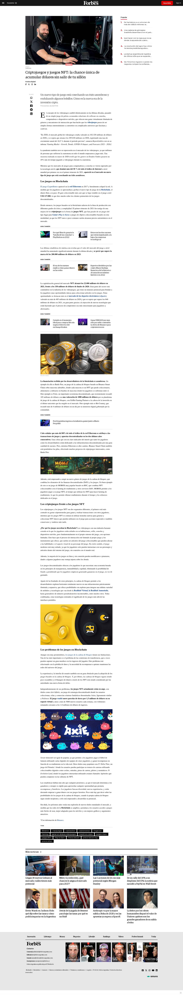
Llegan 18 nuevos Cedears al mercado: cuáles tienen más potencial (38, 881)
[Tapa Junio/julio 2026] (72, 952)
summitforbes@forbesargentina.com (42, 958)
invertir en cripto (86, 834)
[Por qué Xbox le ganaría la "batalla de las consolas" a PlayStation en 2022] (45, 234)
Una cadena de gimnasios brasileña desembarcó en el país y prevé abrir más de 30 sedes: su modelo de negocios (138, 31)
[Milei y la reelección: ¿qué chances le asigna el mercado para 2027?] (74, 866)
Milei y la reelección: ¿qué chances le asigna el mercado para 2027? (73, 881)
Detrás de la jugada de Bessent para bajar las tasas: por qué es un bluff (73, 914)
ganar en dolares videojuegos (64, 834)
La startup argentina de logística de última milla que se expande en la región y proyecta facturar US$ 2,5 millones (137, 55)
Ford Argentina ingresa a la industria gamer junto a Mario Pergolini (76, 422)
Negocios (76, 937)
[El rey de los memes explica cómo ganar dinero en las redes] (45, 267)
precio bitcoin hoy (90, 838)
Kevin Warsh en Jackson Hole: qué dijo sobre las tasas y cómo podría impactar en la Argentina (40, 914)
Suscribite (167, 3)
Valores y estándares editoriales (58, 970)
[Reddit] (31, 110)
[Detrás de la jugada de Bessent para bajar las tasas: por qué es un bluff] (74, 898)
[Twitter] (31, 102)
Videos (120, 937)
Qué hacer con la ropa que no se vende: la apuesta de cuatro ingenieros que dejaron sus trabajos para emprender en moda (137, 39)
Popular (124, 17)
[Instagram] (149, 970)
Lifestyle (92, 937)
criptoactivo (70, 831)
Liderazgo (47, 937)
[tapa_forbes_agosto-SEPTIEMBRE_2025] (150, 952)
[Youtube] (153, 970)
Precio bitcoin (73, 838)
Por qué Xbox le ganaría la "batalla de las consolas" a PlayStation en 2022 (63, 235)
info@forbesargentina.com (39, 955)
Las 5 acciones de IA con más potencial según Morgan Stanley (106, 881)
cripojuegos (57, 831)
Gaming (45, 834)
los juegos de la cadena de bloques (78, 654)
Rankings (106, 937)
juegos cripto (101, 834)
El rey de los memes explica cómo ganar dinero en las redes (64, 268)
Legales (89, 970)
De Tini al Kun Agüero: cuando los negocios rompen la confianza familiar (138, 63)
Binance (60, 820)
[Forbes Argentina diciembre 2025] (119, 952)
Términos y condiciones (77, 970)
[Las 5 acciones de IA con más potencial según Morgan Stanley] (108, 866)
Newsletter (36, 970)
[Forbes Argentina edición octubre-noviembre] (134, 952)
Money (62, 937)
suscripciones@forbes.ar (42, 961)
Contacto (44, 970)
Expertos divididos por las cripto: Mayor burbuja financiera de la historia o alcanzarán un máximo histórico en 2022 (101, 270)
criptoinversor (84, 831)
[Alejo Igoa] (103, 952)
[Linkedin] (31, 114)
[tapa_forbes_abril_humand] (88, 952)
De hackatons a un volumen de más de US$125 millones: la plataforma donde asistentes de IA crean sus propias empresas (138, 23)
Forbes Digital (30, 81)
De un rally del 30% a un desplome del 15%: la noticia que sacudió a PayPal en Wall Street (142, 881)
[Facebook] (31, 106)
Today (153, 937)
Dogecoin (98, 831)
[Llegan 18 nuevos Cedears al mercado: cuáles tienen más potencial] (40, 866)
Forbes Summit (137, 937)
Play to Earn (59, 838)
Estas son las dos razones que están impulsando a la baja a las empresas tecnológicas (101, 236)
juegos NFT (46, 838)
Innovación (31, 937)
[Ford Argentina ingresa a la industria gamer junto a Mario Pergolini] (45, 423)
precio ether (47, 841)
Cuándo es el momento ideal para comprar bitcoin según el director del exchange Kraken (63, 323)
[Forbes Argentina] (91, 3)
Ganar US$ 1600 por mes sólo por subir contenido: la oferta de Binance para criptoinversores (101, 323)
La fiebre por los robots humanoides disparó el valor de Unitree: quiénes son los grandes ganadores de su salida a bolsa (142, 917)
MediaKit (29, 970)
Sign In (178, 3)
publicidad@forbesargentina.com (42, 952)
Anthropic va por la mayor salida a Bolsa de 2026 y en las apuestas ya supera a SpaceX (107, 914)
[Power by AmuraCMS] (152, 976)
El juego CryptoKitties (49, 186)
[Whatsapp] (31, 98)
